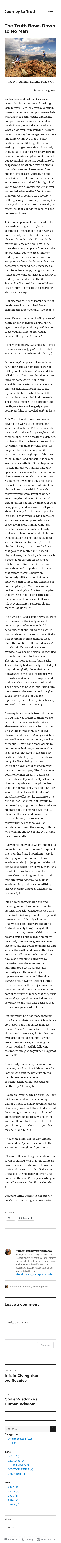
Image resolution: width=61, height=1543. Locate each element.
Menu (51, 11)
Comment (45, 1345)
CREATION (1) (16, 1473)
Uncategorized (40, 1286)
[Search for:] (27, 1428)
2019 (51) (13, 1500)
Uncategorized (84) (20, 1438)
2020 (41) (14, 1495)
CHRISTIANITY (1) (19, 1465)
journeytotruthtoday (20, 1286)
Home (9, 1519)
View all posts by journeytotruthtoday (34, 1274)
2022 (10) (14, 1486)
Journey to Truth (20, 11)
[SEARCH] (53, 1429)
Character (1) (16, 1460)
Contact (10, 1527)
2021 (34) (13, 1491)
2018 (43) (13, 1504)
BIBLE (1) (13, 1456)
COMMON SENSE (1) (20, 1469)
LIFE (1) (12, 1443)
